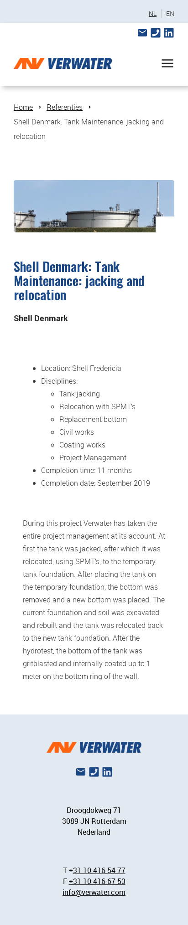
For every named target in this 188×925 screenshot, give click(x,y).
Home (23, 107)
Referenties (65, 107)
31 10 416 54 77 (99, 870)
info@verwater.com (94, 892)
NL (153, 13)
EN (170, 13)
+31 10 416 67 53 (97, 881)
